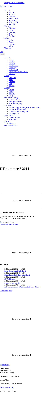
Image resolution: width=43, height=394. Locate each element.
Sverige (11, 12)
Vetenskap (12, 20)
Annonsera (8, 106)
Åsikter (6, 38)
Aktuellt (7, 10)
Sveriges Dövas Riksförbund (14, 3)
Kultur (6, 26)
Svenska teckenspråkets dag (18, 72)
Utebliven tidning (15, 117)
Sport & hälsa (13, 18)
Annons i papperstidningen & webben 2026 (24, 107)
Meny (2, 54)
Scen (10, 34)
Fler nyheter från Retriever (9, 224)
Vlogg (11, 46)
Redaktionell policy (15, 104)
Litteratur (12, 32)
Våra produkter (14, 100)
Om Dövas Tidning (11, 98)
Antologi (12, 36)
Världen (11, 14)
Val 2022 (12, 24)
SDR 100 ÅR (13, 22)
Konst (11, 30)
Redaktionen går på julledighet (15, 271)
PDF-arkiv (12, 119)
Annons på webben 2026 (17, 109)
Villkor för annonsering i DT (19, 111)
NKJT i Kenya (9, 279)
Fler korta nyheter (6, 291)
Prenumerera (8, 115)
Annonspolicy (14, 113)
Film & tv (12, 28)
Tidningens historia (15, 102)
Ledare (11, 40)
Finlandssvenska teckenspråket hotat (17, 275)
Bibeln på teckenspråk (12, 283)
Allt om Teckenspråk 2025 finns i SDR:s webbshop (22, 287)
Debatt (11, 42)
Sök (1, 52)
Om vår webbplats (10, 125)
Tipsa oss (7, 48)
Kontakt (7, 121)
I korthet (12, 16)
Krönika (12, 44)
